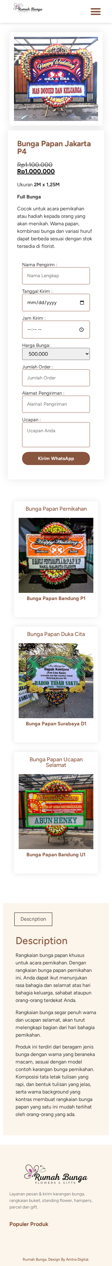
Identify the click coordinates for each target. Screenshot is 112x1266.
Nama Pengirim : (39, 265)
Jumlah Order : (37, 367)
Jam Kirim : (34, 318)
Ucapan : (31, 420)
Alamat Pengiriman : (43, 393)
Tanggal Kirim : (37, 291)
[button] (96, 11)
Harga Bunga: (36, 345)
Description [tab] (33, 919)
